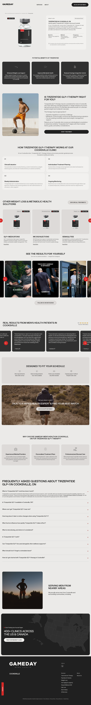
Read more (17, 344)
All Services (64, 692)
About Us (79, 675)
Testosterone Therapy (67, 675)
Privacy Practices (59, 698)
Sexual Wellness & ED (66, 685)
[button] (39, 4)
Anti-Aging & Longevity (67, 682)
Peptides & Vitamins (66, 677)
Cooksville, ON (24, 13)
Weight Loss (64, 680)
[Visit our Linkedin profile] (62, 666)
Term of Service (46, 698)
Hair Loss (63, 687)
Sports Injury (64, 689)
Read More (6, 244)
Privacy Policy (52, 698)
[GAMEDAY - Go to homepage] (23, 665)
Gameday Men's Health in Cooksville (73, 495)
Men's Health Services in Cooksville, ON (13, 13)
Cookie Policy (66, 698)
